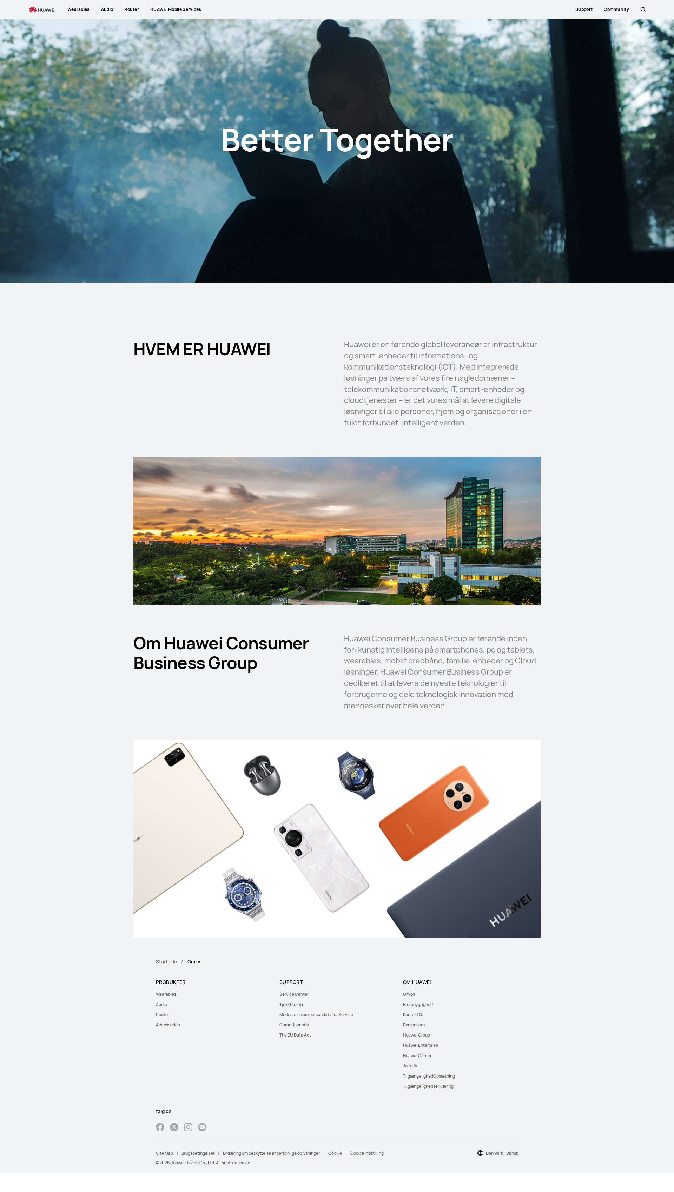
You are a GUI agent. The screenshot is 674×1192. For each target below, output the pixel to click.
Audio (161, 1004)
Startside (166, 961)
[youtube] (202, 1128)
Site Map (164, 1153)
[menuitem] (213, 994)
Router (162, 1015)
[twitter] (174, 1128)
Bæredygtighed (418, 1004)
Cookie (335, 1153)
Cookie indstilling (367, 1153)
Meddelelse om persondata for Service (316, 1015)
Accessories (168, 1025)
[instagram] (188, 1128)
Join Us (410, 1066)
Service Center (294, 994)
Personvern (414, 1025)
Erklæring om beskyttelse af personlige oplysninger (271, 1153)
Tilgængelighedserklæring (428, 1086)
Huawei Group (416, 1035)
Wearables (166, 994)
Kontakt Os (413, 1015)
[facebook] (160, 1128)
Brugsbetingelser (197, 1153)
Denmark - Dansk (502, 1153)
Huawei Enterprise (420, 1045)
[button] (643, 9)
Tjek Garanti (291, 1004)
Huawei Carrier (417, 1056)
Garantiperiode (294, 1025)
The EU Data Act (295, 1035)
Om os (409, 994)
